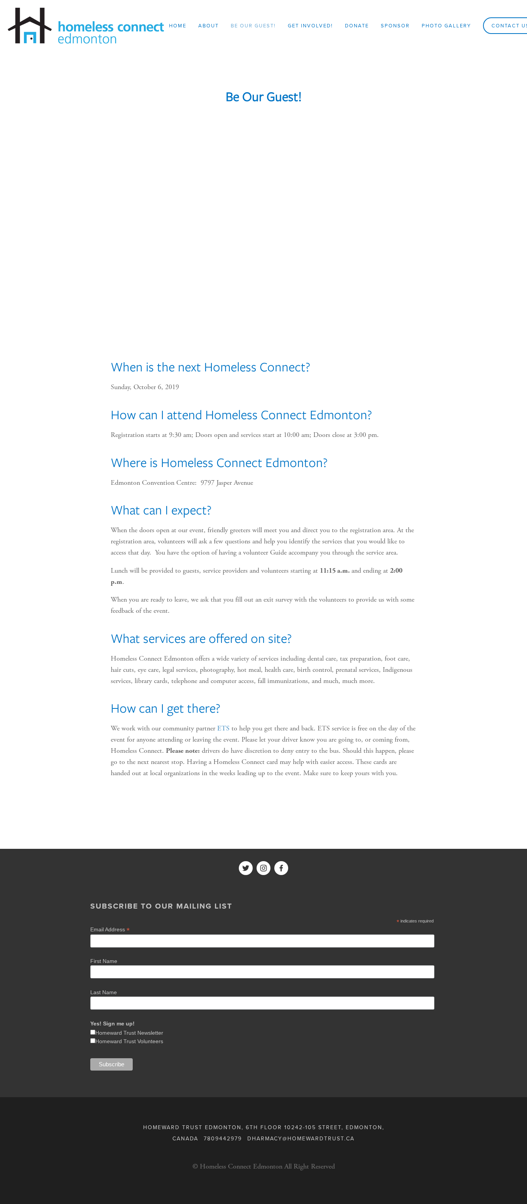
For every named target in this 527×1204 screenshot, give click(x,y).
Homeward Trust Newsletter (129, 1033)
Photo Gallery (446, 25)
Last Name (103, 992)
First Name (103, 961)
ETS (223, 728)
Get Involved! (310, 25)
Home (177, 25)
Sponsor (395, 25)
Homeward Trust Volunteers (129, 1041)
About (208, 25)
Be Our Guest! (253, 25)
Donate (357, 25)
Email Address (110, 929)
